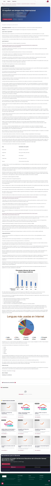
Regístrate (14, 1)
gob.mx (40, 479)
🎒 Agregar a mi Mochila (7, 19)
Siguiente (20, 19)
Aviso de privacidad (32, 477)
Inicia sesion (21, 394)
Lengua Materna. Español (25, 3)
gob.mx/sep (41, 477)
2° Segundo (19, 3)
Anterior (15, 19)
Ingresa (8, 1)
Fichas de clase (32, 3)
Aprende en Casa (8, 3)
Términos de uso (31, 479)
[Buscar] (48, 1)
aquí (14, 370)
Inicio (4, 1)
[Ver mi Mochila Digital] (2, 483)
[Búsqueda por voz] (46, 1)
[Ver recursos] (49, 481)
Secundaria (14, 3)
